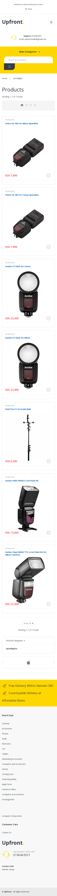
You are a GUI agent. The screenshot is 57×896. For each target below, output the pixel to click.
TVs (3, 749)
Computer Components (12, 816)
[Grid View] (22, 105)
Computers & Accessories (13, 794)
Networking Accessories (12, 759)
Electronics (6, 743)
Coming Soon (7, 774)
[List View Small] (35, 105)
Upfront (8, 891)
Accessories (9, 120)
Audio (4, 738)
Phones (5, 733)
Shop (30, 9)
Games (5, 769)
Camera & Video (9, 789)
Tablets (5, 754)
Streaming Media (9, 779)
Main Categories (28, 51)
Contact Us (6, 832)
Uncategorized (8, 799)
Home (4, 78)
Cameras (6, 723)
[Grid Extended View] (26, 105)
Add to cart (48, 175)
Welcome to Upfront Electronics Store (28, 4)
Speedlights (11, 648)
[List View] (30, 105)
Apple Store (7, 784)
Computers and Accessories (14, 764)
